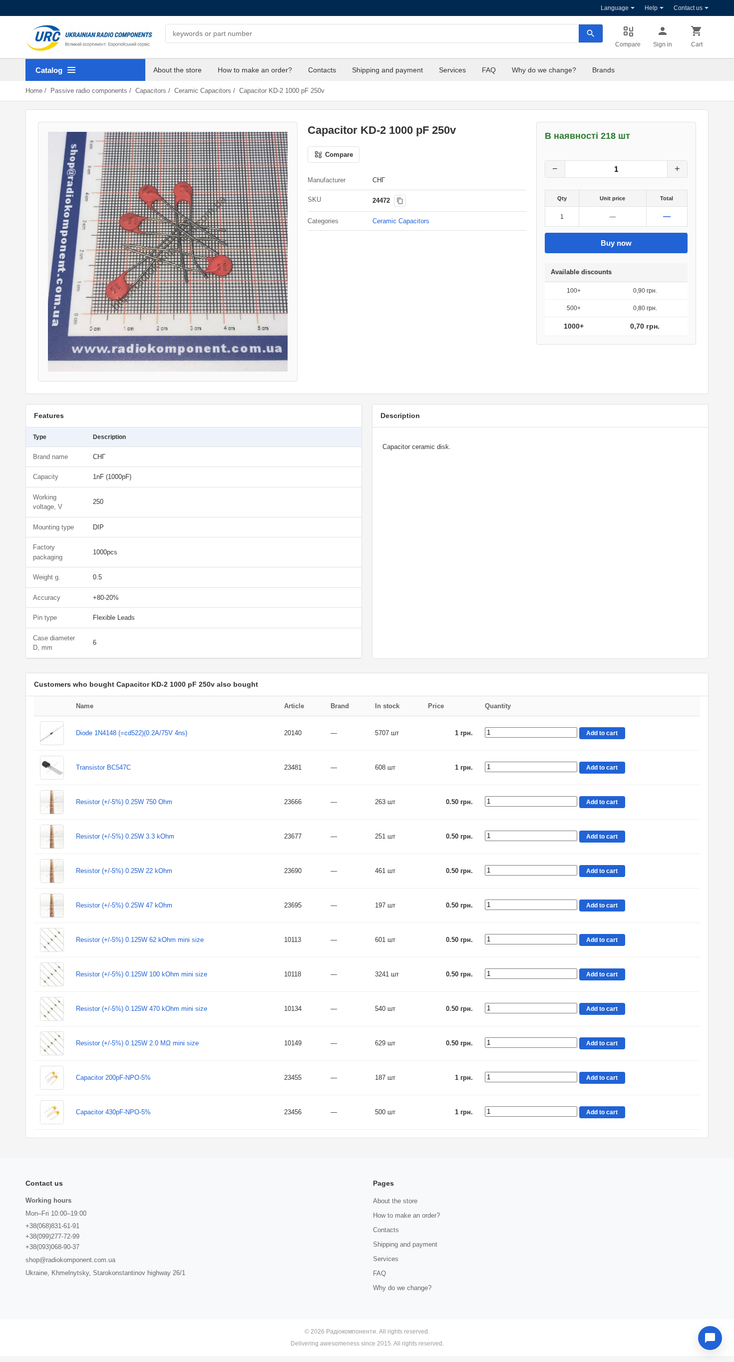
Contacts (322, 70)
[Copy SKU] (400, 201)
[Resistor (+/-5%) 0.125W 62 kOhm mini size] (52, 940)
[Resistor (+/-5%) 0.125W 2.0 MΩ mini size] (52, 1043)
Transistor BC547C (103, 767)
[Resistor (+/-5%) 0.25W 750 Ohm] (52, 802)
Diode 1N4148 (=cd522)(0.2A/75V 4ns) (131, 733)
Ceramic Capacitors (202, 90)
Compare (628, 44)
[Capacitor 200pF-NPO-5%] (52, 1078)
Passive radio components (88, 90)
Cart (697, 44)
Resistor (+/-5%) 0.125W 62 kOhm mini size (140, 939)
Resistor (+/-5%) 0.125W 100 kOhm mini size (141, 974)
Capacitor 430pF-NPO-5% (113, 1112)
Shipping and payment (387, 70)
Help (651, 7)
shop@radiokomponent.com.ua (70, 1260)
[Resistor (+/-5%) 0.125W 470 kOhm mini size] (52, 1009)
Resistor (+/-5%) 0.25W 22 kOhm (124, 871)
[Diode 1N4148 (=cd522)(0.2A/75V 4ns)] (52, 733)
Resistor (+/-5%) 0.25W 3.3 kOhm (125, 836)
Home (33, 90)
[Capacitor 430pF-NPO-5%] (52, 1112)
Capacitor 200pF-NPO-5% (113, 1077)
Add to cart (602, 733)
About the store (177, 70)
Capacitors (150, 90)
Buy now (616, 243)
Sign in (662, 44)
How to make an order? (255, 70)
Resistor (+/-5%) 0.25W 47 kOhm (124, 905)
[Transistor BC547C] (52, 768)
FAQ (489, 70)
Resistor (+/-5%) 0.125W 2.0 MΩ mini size (137, 1043)
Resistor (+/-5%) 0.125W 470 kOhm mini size (141, 1008)
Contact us (688, 7)
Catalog (48, 70)
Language (615, 7)
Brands (603, 70)
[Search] (591, 33)
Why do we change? (544, 70)
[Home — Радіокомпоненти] (89, 38)
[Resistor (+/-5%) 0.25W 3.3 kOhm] (52, 837)
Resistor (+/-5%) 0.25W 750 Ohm (124, 802)
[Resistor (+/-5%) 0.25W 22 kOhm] (52, 871)
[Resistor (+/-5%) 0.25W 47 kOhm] (52, 905)
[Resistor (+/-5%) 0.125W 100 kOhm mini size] (52, 974)
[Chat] (710, 1338)
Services (452, 70)
